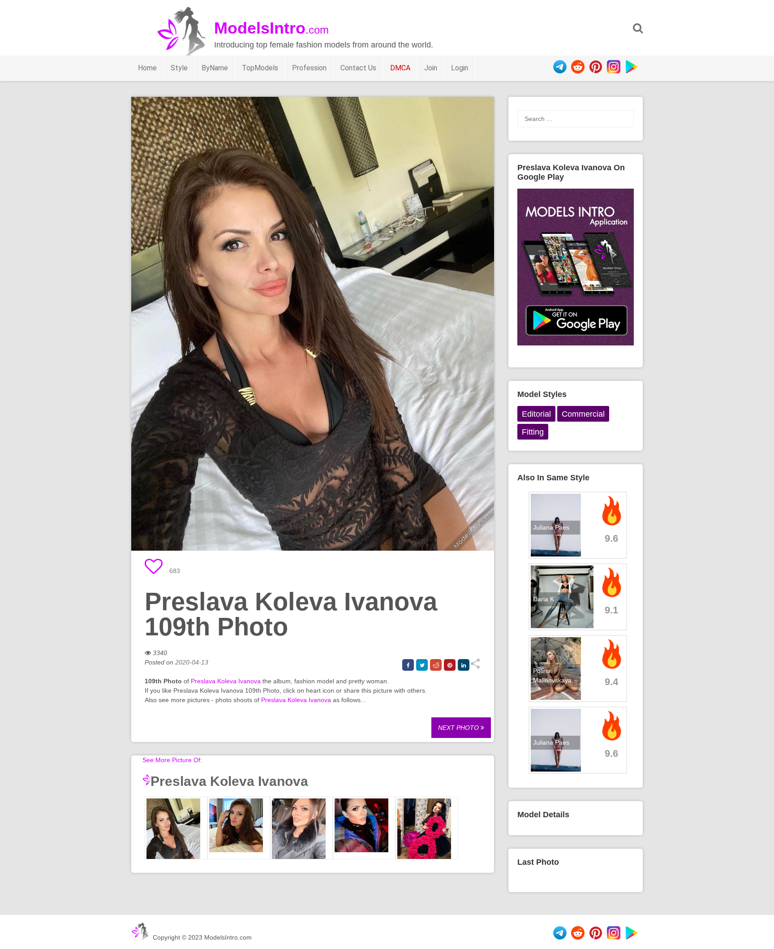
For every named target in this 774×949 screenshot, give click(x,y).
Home (147, 68)
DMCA (400, 68)
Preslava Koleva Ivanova (226, 681)
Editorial (536, 414)
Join (430, 68)
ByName (215, 68)
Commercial (583, 414)
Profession (309, 68)
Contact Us (358, 68)
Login (459, 68)
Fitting (533, 431)
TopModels (260, 68)
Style (179, 68)
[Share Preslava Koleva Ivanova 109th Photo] (475, 666)
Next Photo (459, 727)
